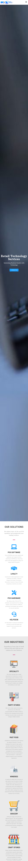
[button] (14, 270)
